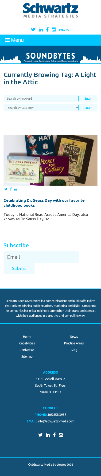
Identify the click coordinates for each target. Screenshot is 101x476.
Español (64, 30)
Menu (17, 40)
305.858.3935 (56, 415)
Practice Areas (74, 343)
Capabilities (27, 343)
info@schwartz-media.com (56, 421)
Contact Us (27, 350)
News (74, 337)
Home (27, 337)
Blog (74, 350)
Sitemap (26, 356)
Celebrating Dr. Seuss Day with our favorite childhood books (44, 202)
